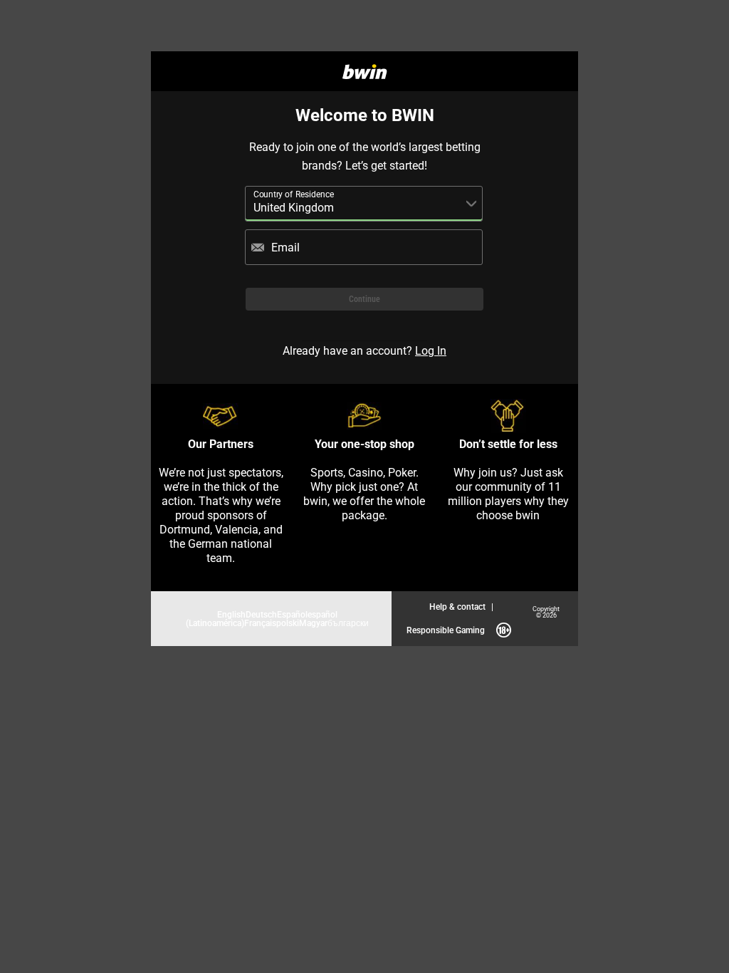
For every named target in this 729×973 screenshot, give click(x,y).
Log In (430, 350)
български (348, 623)
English (231, 614)
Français (260, 623)
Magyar (313, 623)
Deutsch (261, 614)
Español (292, 614)
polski (287, 623)
